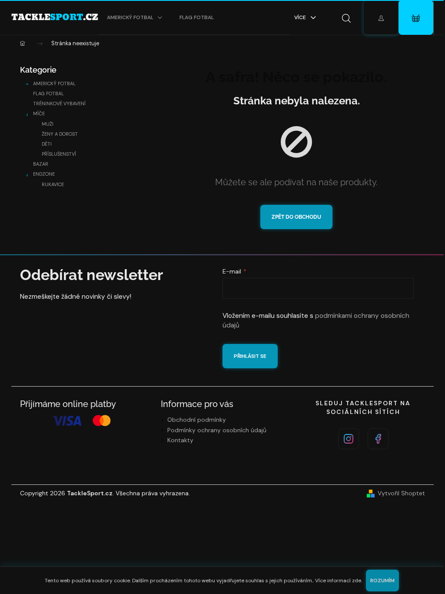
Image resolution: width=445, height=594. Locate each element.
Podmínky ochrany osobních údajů (216, 430)
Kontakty (180, 440)
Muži (47, 124)
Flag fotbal (48, 93)
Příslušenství (59, 154)
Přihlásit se (250, 356)
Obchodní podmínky (196, 420)
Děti (47, 144)
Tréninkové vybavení (59, 103)
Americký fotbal (54, 83)
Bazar (40, 164)
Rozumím (382, 580)
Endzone (44, 174)
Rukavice (53, 184)
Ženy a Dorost (60, 134)
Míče (39, 113)
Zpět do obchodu (296, 217)
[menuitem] (134, 17)
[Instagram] (348, 438)
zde (356, 580)
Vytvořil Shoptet (401, 493)
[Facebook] (378, 438)
